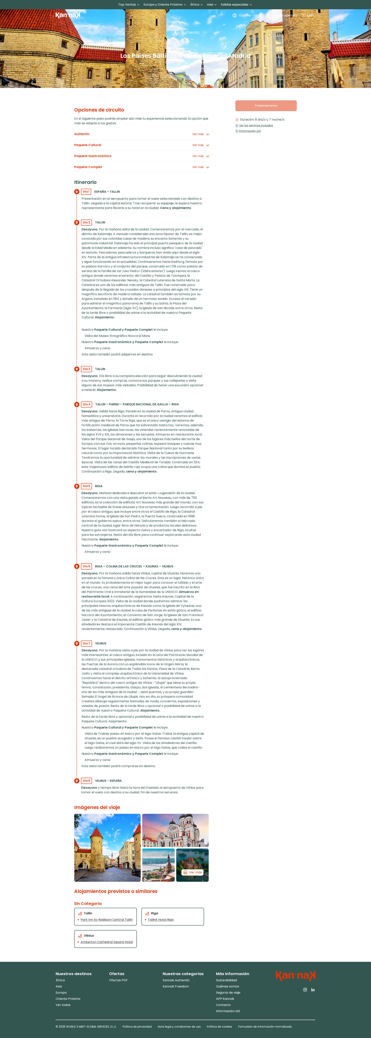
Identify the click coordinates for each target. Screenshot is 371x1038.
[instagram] (305, 989)
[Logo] (68, 15)
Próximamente (266, 105)
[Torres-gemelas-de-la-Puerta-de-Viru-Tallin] (107, 848)
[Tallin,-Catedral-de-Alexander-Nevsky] (175, 830)
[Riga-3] (158, 865)
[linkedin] (313, 989)
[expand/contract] (138, 4)
